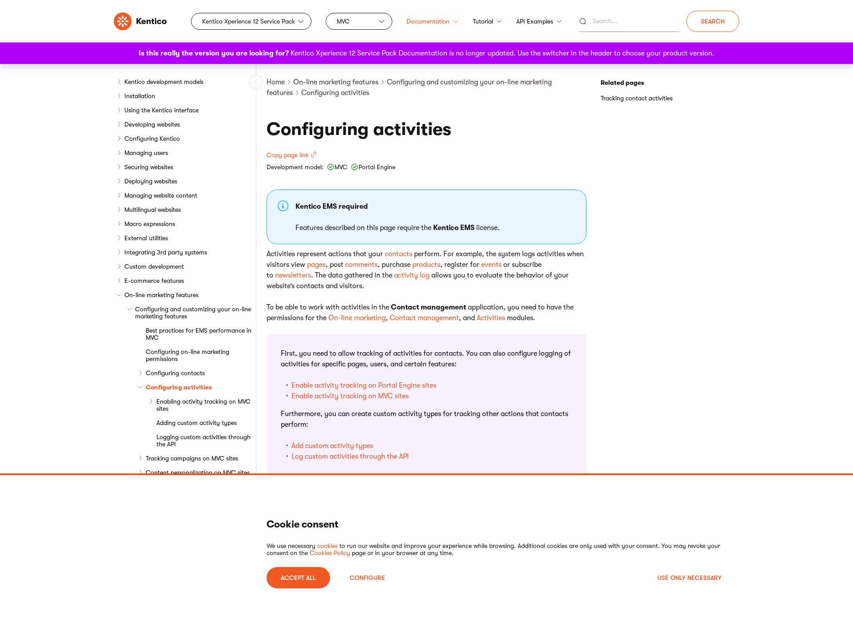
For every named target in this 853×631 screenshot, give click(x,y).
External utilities (146, 238)
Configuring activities (179, 387)
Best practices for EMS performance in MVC (198, 334)
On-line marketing (357, 318)
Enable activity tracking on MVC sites (350, 396)
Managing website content (160, 195)
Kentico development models (163, 81)
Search (713, 21)
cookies (327, 545)
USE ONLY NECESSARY (689, 577)
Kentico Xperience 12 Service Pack (248, 21)
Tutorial (483, 21)
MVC (343, 21)
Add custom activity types (332, 446)
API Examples (534, 21)
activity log (412, 275)
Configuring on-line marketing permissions (187, 355)
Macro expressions (149, 223)
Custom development (154, 266)
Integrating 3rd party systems (165, 252)
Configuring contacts (175, 373)
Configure (367, 577)
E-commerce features (154, 280)
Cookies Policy (330, 552)
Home (276, 82)
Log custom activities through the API (350, 456)
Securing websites (148, 167)
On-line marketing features (161, 294)
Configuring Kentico (152, 138)
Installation (139, 95)
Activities (491, 318)
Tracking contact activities (637, 98)
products (426, 265)
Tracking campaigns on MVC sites (192, 458)
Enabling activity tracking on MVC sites (203, 405)
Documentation (428, 21)
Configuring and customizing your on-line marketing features (193, 313)
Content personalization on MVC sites (198, 472)
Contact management (424, 318)
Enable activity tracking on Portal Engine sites (363, 385)
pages (316, 265)
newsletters (293, 275)
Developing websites (152, 124)
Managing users (146, 152)
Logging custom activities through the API (203, 440)
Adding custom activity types (196, 422)
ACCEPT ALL (298, 577)
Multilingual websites (152, 209)
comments (361, 265)
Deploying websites (150, 181)
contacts (398, 254)
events (491, 265)
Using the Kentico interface (161, 110)
